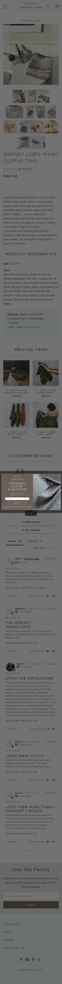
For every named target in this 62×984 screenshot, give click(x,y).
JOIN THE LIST (17, 503)
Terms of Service (28, 507)
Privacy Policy (21, 507)
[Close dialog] (59, 475)
